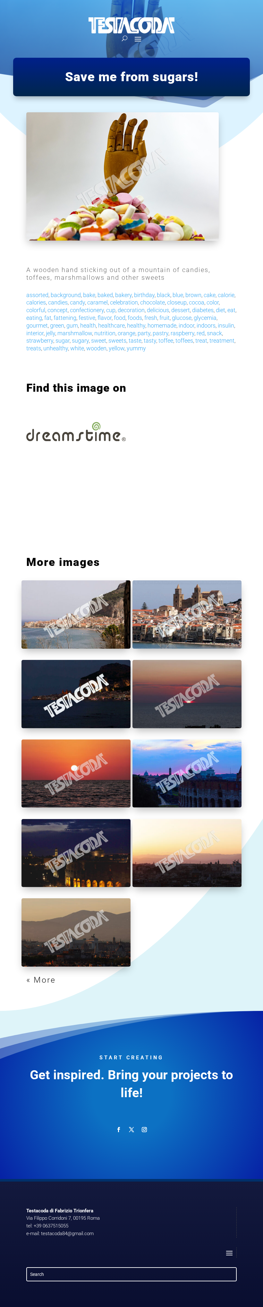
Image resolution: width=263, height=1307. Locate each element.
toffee (165, 340)
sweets (117, 340)
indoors (206, 325)
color (213, 302)
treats (33, 348)
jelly (50, 333)
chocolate (152, 302)
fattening (65, 317)
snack (214, 333)
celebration (124, 302)
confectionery (87, 310)
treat (201, 340)
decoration (131, 310)
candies (58, 302)
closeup (177, 302)
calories (36, 302)
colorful (35, 310)
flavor (105, 317)
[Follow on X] (131, 1129)
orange (126, 333)
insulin (226, 325)
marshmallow (74, 333)
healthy (136, 325)
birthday (144, 295)
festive (87, 317)
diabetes (203, 310)
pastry (160, 333)
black (163, 295)
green (57, 325)
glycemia (205, 317)
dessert (180, 310)
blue (178, 295)
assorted (37, 295)
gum (72, 325)
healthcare (111, 325)
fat (47, 317)
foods (135, 317)
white (77, 348)
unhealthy (55, 348)
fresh (150, 317)
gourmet (37, 325)
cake (210, 295)
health (88, 325)
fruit (164, 317)
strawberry (39, 340)
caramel (97, 302)
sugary (80, 340)
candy (77, 302)
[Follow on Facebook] (119, 1129)
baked (105, 295)
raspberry (182, 333)
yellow (116, 348)
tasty (150, 340)
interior (35, 333)
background (66, 295)
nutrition (104, 333)
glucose (181, 317)
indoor (186, 325)
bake (89, 295)
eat (231, 310)
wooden (96, 348)
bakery (123, 295)
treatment (221, 340)
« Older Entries (58, 980)
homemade (162, 325)
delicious (158, 310)
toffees (184, 340)
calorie (226, 295)
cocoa (196, 302)
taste (135, 340)
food (119, 317)
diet (220, 310)
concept (57, 310)
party (144, 333)
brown (193, 295)
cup (110, 310)
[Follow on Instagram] (144, 1129)
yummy (136, 348)
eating (34, 317)
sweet (98, 340)
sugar (62, 340)
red (201, 333)
